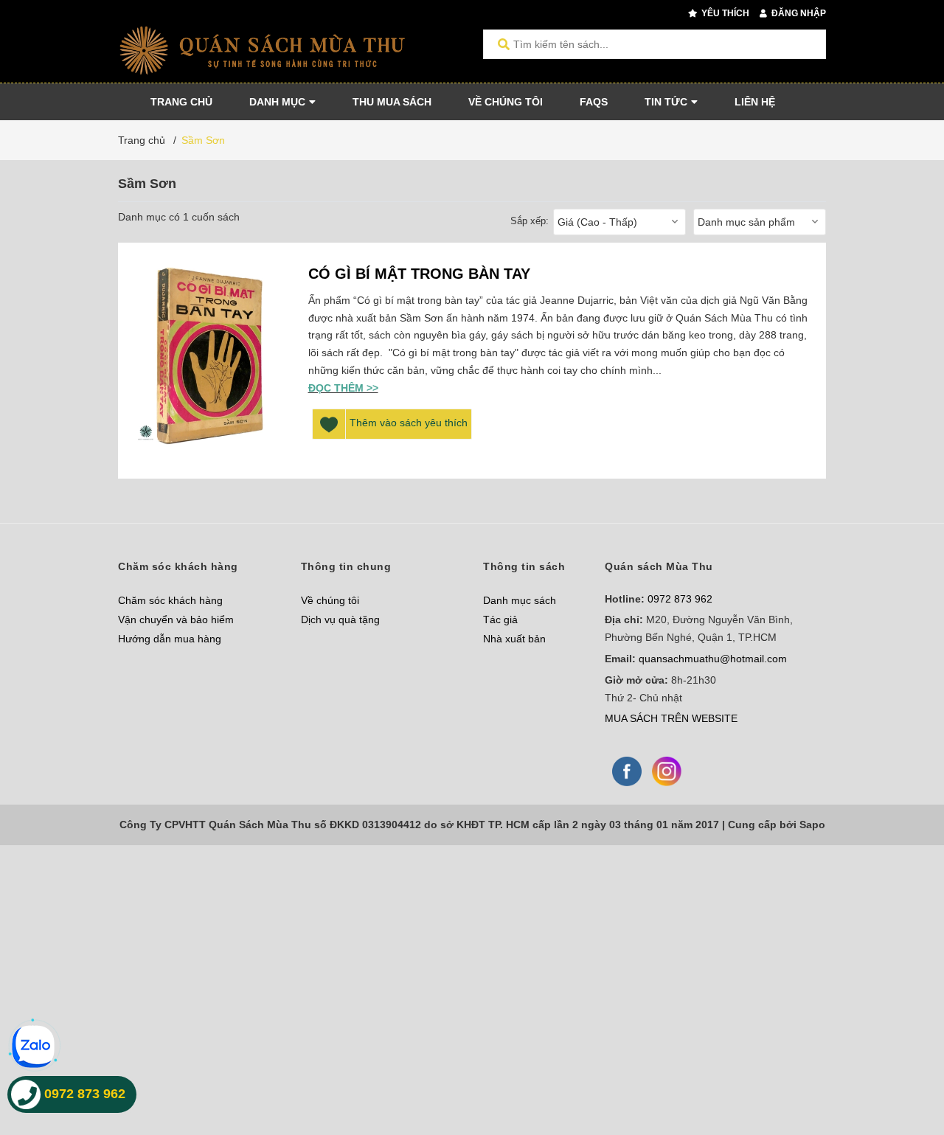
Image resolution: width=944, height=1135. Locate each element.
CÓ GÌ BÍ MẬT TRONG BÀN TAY (419, 273)
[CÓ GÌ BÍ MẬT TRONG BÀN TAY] (209, 360)
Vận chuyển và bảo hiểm (176, 619)
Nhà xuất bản (514, 639)
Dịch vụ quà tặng (340, 619)
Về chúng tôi (330, 600)
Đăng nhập (797, 13)
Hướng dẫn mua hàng (169, 639)
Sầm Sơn (203, 140)
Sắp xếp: (529, 220)
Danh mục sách (519, 600)
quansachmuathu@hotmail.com (713, 658)
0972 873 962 (680, 599)
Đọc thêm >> (343, 388)
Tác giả (500, 619)
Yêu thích (724, 13)
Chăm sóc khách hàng (170, 600)
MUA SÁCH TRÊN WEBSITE (671, 718)
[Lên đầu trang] (903, 1063)
